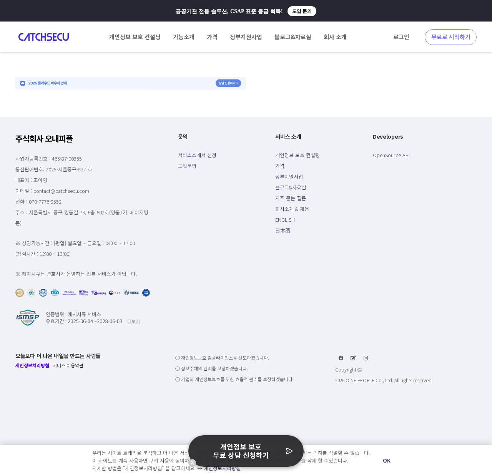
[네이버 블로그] (353, 358)
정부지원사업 (289, 176)
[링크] (43, 37)
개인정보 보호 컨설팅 (297, 155)
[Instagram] (366, 358)
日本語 (282, 230)
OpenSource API (391, 155)
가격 (279, 165)
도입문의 (187, 165)
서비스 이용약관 (68, 365)
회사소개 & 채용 (292, 208)
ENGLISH (285, 219)
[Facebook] (341, 358)
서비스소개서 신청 (197, 155)
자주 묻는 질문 (290, 198)
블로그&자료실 (290, 187)
